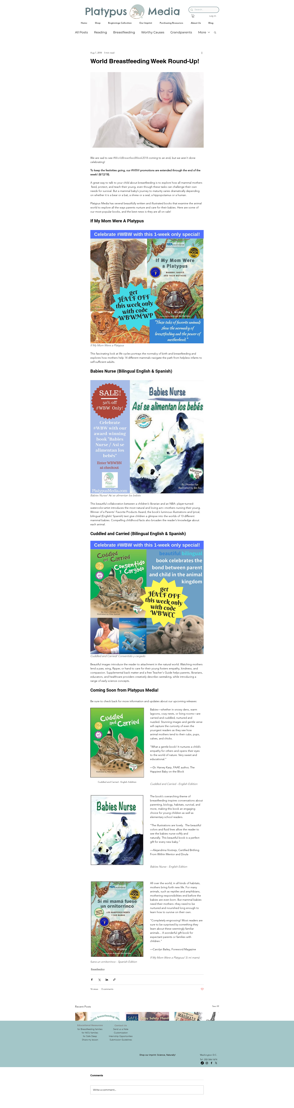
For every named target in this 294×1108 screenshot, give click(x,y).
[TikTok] (202, 1062)
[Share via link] (114, 979)
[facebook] (211, 1062)
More (202, 32)
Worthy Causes (152, 32)
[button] (193, 15)
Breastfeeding (124, 32)
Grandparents (181, 32)
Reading (100, 32)
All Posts (81, 32)
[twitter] (216, 1062)
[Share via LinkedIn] (106, 979)
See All (215, 1006)
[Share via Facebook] (91, 979)
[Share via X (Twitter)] (99, 979)
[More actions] (202, 53)
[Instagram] (206, 1062)
